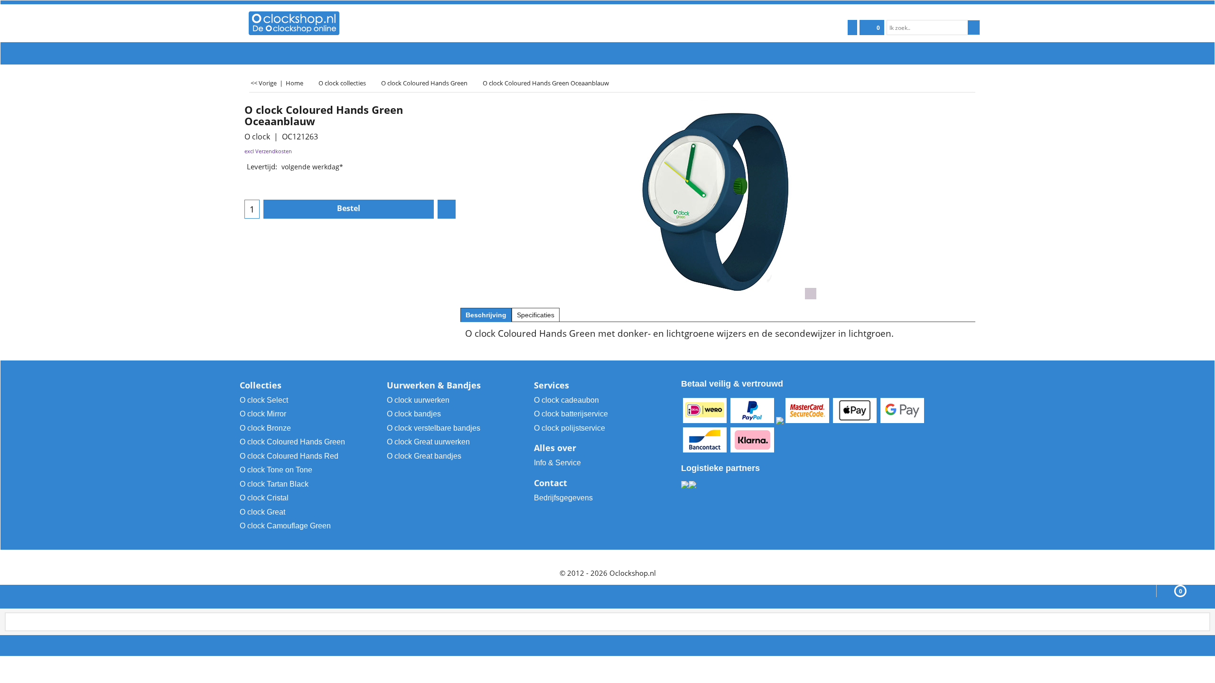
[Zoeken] (974, 27)
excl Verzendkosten (268, 151)
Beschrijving (486, 315)
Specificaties (535, 315)
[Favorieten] (447, 209)
